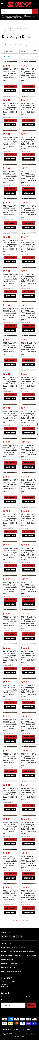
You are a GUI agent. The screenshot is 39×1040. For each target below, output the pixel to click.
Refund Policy (18, 1029)
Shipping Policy (29, 1029)
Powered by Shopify (20, 1036)
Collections (11, 29)
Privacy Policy (7, 1029)
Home (4, 29)
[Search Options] (34, 45)
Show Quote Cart (37, 428)
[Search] (35, 11)
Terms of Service (19, 1032)
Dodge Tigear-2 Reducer (13, 16)
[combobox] (16, 11)
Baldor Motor (27, 16)
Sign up (31, 1005)
